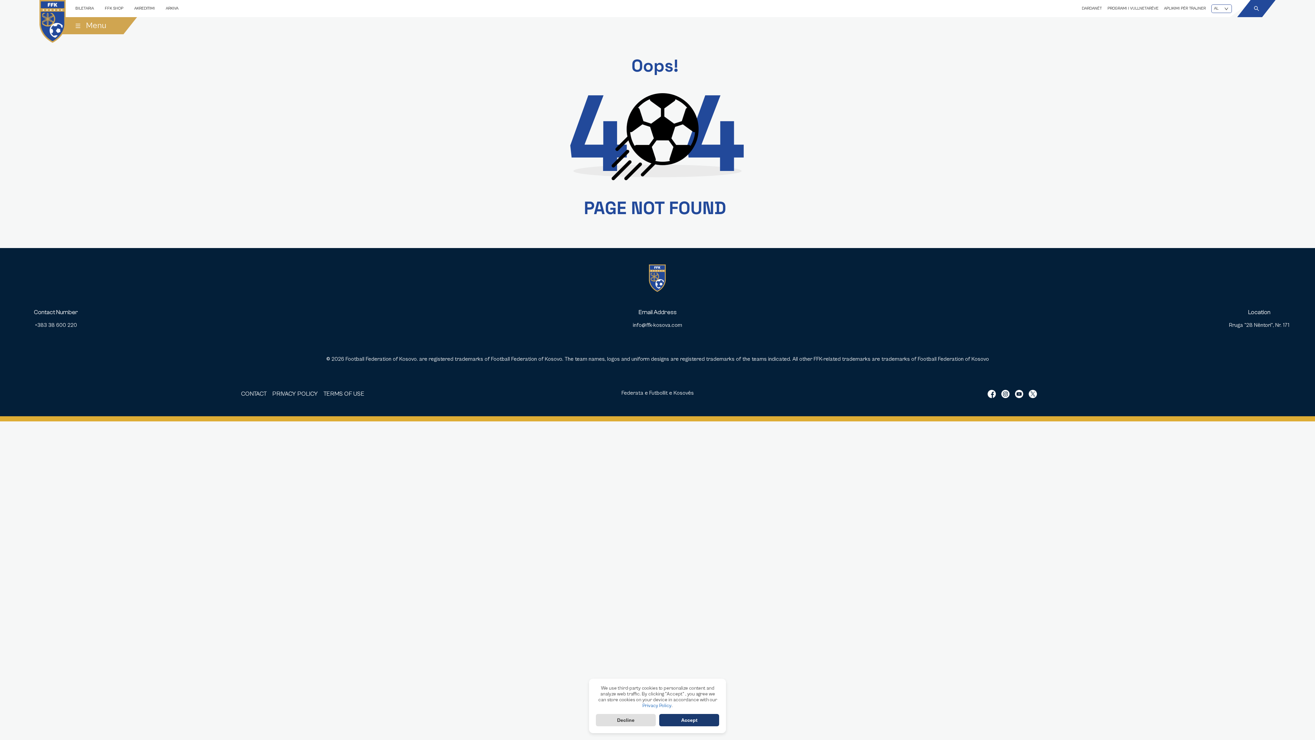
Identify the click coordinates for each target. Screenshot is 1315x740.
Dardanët (1092, 8)
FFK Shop (114, 8)
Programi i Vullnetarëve (1133, 8)
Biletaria (84, 8)
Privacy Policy (657, 705)
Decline (626, 720)
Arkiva (172, 8)
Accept (689, 720)
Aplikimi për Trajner (1185, 8)
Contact (254, 393)
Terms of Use (343, 393)
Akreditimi (144, 8)
